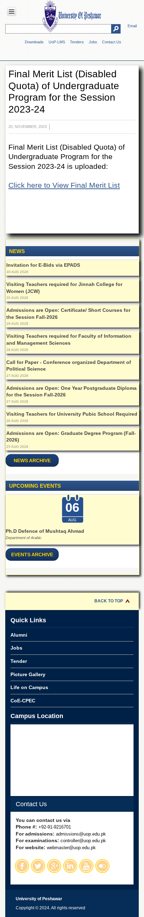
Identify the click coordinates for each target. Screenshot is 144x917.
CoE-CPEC (22, 700)
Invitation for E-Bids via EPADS (43, 265)
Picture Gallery (27, 674)
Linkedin (70, 866)
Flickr (102, 866)
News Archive (32, 460)
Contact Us (111, 42)
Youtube (86, 866)
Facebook (22, 866)
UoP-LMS (57, 42)
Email (132, 26)
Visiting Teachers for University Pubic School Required (71, 414)
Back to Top (108, 601)
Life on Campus (29, 687)
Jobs (93, 42)
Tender (18, 661)
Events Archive (32, 554)
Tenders (77, 42)
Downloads (34, 42)
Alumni (18, 635)
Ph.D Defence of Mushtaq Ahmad (45, 531)
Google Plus (54, 866)
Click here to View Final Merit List (64, 185)
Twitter (38, 866)
